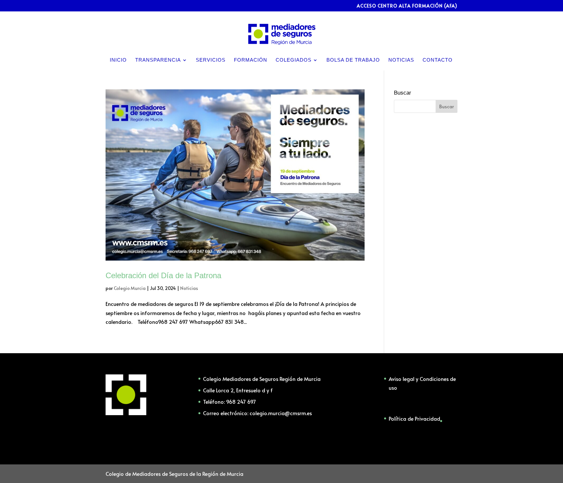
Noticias (401, 60)
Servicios (210, 60)
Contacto (438, 60)
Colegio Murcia (130, 288)
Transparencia (158, 60)
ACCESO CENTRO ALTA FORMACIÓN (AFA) (407, 6)
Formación (250, 60)
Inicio (118, 60)
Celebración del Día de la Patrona (163, 275)
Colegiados (293, 60)
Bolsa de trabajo (353, 60)
